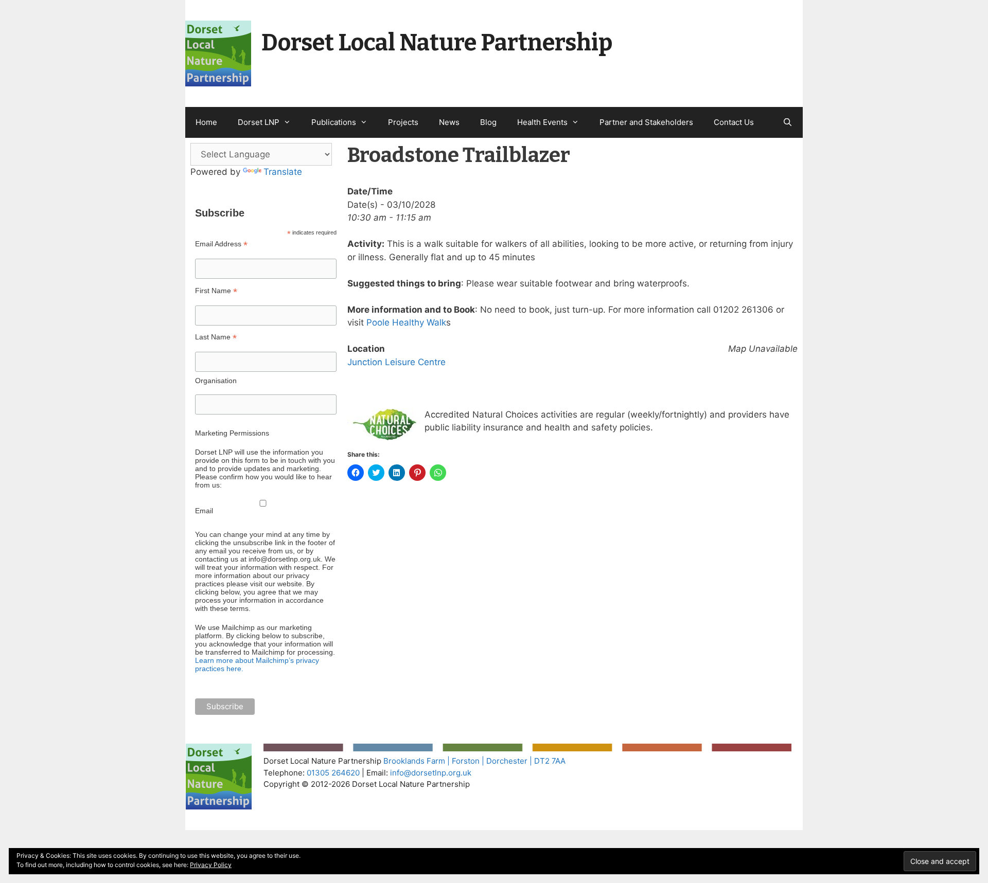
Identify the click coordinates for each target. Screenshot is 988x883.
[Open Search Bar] (787, 122)
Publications (333, 122)
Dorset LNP (258, 122)
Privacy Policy (211, 865)
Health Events (542, 122)
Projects (403, 122)
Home (206, 122)
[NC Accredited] (386, 438)
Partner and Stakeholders (646, 122)
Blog (488, 122)
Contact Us (734, 122)
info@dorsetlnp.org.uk (430, 773)
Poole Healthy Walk (406, 322)
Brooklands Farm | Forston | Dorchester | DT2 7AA (474, 761)
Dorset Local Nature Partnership (436, 43)
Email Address (221, 244)
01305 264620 (333, 773)
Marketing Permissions (232, 433)
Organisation (216, 380)
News (449, 122)
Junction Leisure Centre (396, 362)
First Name (216, 291)
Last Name (216, 337)
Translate (282, 172)
